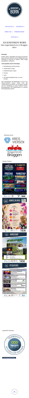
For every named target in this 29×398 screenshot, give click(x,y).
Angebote (19, 26)
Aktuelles (9, 26)
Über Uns (8, 31)
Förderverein (19, 31)
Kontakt (14, 37)
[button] (14, 391)
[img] (14, 9)
